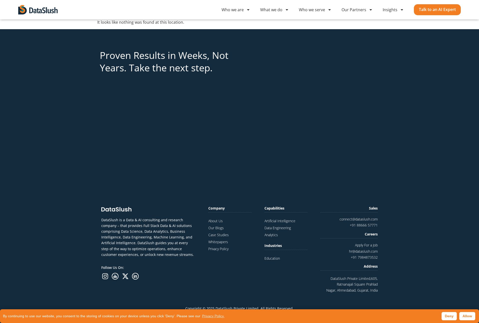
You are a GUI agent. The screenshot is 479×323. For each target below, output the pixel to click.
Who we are (233, 9)
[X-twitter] (125, 276)
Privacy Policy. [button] (213, 316)
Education (272, 258)
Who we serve (312, 9)
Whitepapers (218, 241)
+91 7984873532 (364, 257)
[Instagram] (105, 276)
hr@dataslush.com (363, 251)
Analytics (271, 234)
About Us (215, 220)
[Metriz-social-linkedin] (135, 276)
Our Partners (354, 9)
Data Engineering (277, 227)
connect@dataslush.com (359, 219)
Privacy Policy (218, 248)
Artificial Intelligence (279, 220)
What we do (271, 9)
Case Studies (218, 234)
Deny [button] (449, 316)
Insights (390, 9)
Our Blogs (216, 227)
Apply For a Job (366, 245)
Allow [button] (467, 316)
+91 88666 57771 (364, 225)
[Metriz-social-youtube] (115, 276)
